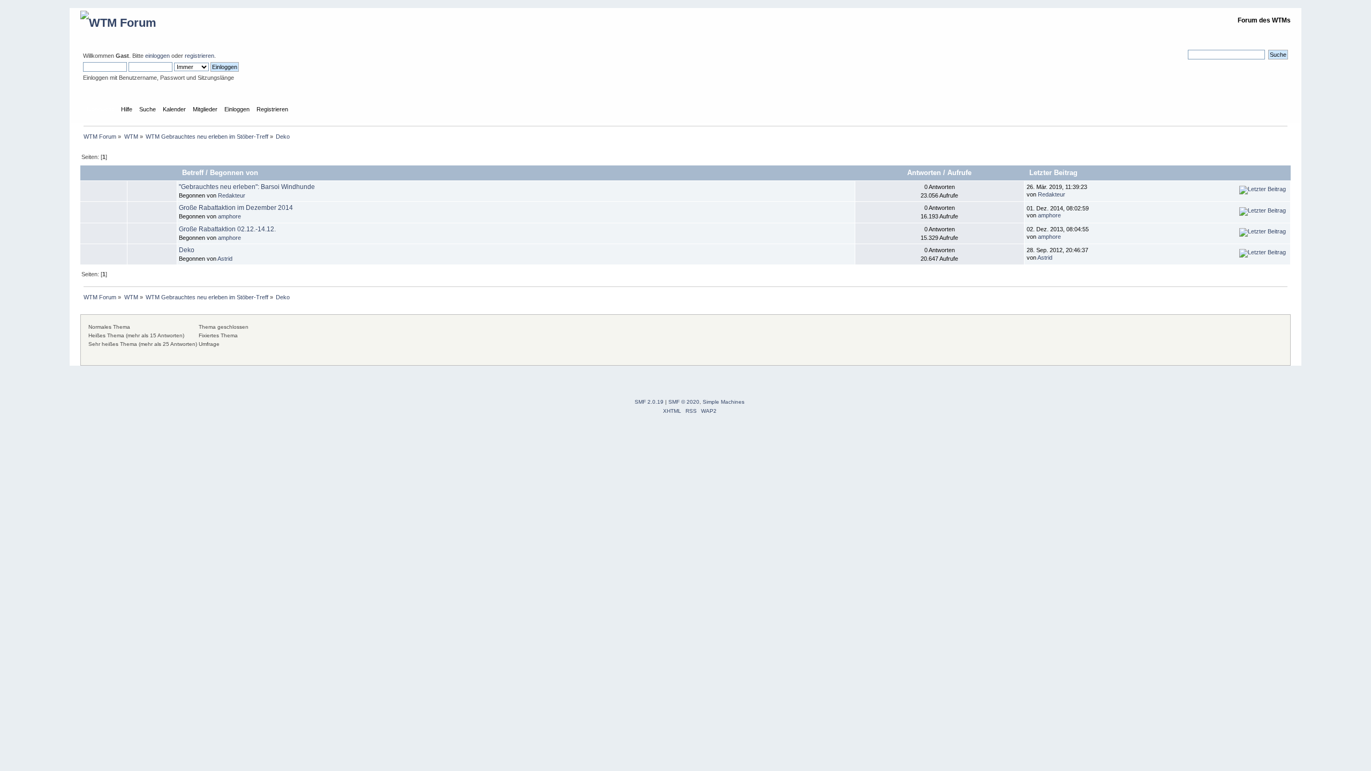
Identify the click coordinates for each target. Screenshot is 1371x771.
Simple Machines (723, 402)
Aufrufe (959, 173)
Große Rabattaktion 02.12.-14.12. (227, 229)
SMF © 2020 (683, 402)
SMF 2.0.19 (649, 402)
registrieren (199, 55)
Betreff (193, 173)
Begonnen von (234, 173)
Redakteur (231, 195)
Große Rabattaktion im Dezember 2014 (236, 207)
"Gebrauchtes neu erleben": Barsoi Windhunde (247, 187)
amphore (229, 216)
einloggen (157, 55)
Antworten (924, 173)
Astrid (224, 258)
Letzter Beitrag (1054, 173)
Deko (186, 250)
